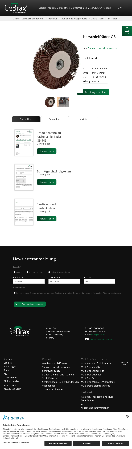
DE (121, 7)
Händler (19, 272)
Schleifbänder (49, 378)
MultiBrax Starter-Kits (92, 370)
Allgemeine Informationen (95, 407)
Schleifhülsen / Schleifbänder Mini (60, 381)
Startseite (9, 359)
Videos (84, 404)
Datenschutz (19, 287)
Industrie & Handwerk (60, 272)
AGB (6, 373)
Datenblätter (87, 400)
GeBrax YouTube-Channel (101, 339)
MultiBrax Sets (89, 378)
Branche (17, 267)
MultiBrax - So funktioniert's (96, 363)
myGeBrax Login (12, 388)
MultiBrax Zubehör (91, 374)
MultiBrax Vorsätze (91, 367)
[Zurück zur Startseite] (16, 12)
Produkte (52, 18)
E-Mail (87, 277)
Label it (42, 7)
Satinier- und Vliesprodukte (74, 18)
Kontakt (107, 7)
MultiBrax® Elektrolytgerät (95, 385)
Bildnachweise (11, 381)
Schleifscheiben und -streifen (58, 374)
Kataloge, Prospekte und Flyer (97, 396)
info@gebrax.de (98, 334)
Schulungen (96, 7)
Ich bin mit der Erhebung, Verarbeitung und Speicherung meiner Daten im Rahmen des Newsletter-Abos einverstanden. (68, 293)
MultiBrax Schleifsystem (55, 363)
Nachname (54, 277)
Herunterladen (46, 151)
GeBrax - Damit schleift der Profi (29, 18)
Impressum (10, 385)
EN (125, 7)
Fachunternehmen (37, 272)
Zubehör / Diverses (52, 389)
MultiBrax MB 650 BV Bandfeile (98, 381)
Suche (7, 370)
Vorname (18, 277)
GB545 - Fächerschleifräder (104, 18)
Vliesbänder (48, 385)
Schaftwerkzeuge (51, 370)
